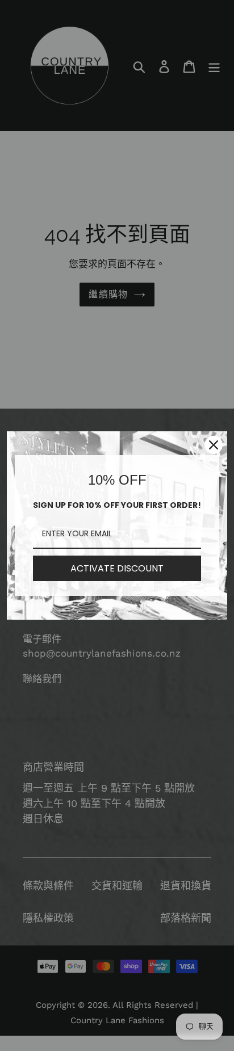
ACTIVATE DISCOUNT (117, 568)
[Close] (213, 445)
